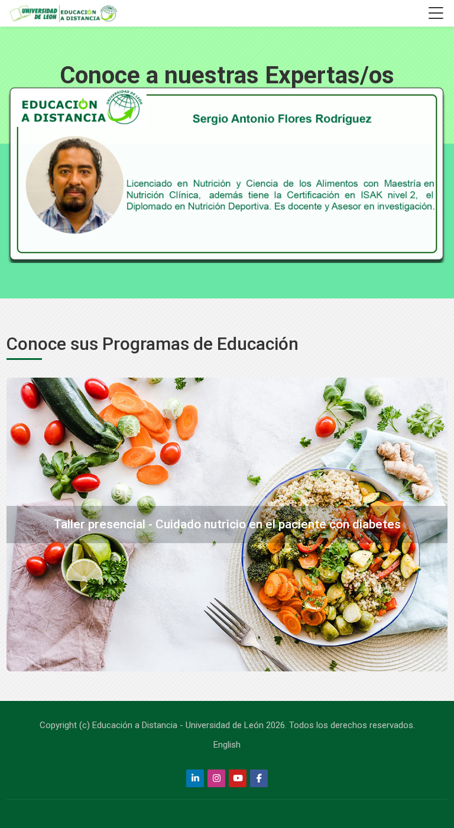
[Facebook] (259, 778)
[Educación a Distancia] (63, 13)
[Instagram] (216, 778)
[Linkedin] (195, 778)
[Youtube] (238, 778)
